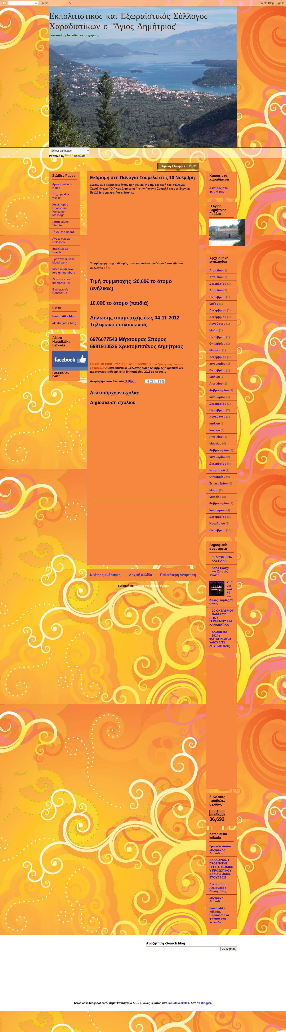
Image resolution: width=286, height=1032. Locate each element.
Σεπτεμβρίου (218, 483)
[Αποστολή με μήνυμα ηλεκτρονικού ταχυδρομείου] (147, 381)
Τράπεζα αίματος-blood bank (64, 260)
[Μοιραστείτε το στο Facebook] (159, 381)
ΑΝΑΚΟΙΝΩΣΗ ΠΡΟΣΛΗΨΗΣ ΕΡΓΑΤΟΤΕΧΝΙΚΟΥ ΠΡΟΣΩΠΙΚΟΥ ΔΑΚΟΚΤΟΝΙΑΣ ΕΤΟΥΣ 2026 (221, 868)
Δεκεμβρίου (217, 283)
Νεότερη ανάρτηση (105, 575)
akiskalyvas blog (64, 323)
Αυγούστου (217, 323)
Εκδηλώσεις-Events (60, 250)
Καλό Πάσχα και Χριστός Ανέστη (219, 571)
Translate (79, 156)
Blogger (206, 1003)
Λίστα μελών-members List (61, 281)
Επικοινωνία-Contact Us (60, 291)
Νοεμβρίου (217, 470)
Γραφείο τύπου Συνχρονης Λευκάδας (220, 850)
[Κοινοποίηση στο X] (155, 381)
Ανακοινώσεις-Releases (61, 240)
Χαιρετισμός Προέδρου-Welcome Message (60, 210)
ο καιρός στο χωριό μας (218, 189)
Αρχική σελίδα (140, 575)
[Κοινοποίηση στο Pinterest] (163, 381)
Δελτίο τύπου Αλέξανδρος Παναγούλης (218, 887)
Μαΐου (213, 303)
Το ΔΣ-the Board (63, 232)
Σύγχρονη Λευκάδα (216, 899)
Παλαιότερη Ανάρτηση (178, 575)
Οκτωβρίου (217, 297)
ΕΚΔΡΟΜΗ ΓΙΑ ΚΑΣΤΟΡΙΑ (222, 558)
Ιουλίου (214, 376)
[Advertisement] (143, 532)
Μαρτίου (215, 350)
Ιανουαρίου (217, 363)
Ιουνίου (214, 430)
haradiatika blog (64, 316)
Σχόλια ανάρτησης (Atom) (152, 585)
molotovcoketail (178, 1003)
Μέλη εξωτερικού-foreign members (64, 270)
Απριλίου (216, 270)
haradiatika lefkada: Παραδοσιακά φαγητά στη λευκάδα (219, 915)
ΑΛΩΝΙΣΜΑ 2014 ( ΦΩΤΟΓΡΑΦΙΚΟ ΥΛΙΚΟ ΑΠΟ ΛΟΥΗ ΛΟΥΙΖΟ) (220, 639)
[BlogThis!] (151, 381)
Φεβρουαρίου (219, 390)
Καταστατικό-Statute (61, 223)
